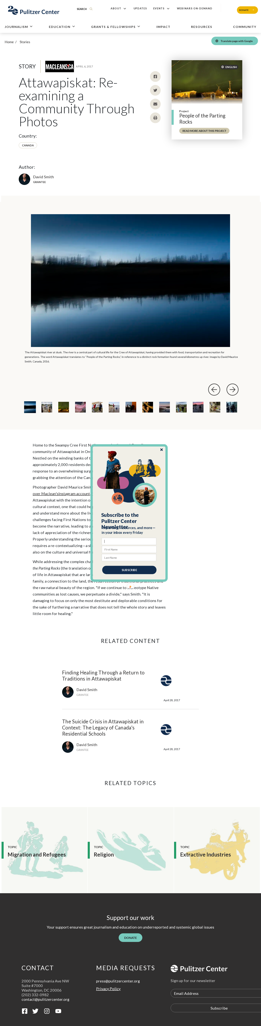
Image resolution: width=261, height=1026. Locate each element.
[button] (129, 521)
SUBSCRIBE (129, 570)
